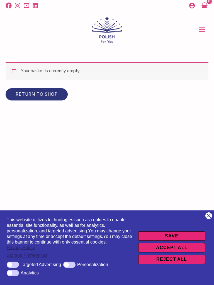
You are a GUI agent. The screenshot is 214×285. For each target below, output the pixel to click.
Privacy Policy (21, 247)
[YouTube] (26, 6)
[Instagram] (17, 6)
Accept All (172, 247)
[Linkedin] (35, 6)
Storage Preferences (27, 255)
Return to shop (37, 94)
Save (171, 236)
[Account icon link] (192, 6)
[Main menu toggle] (202, 29)
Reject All (171, 259)
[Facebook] (9, 6)
